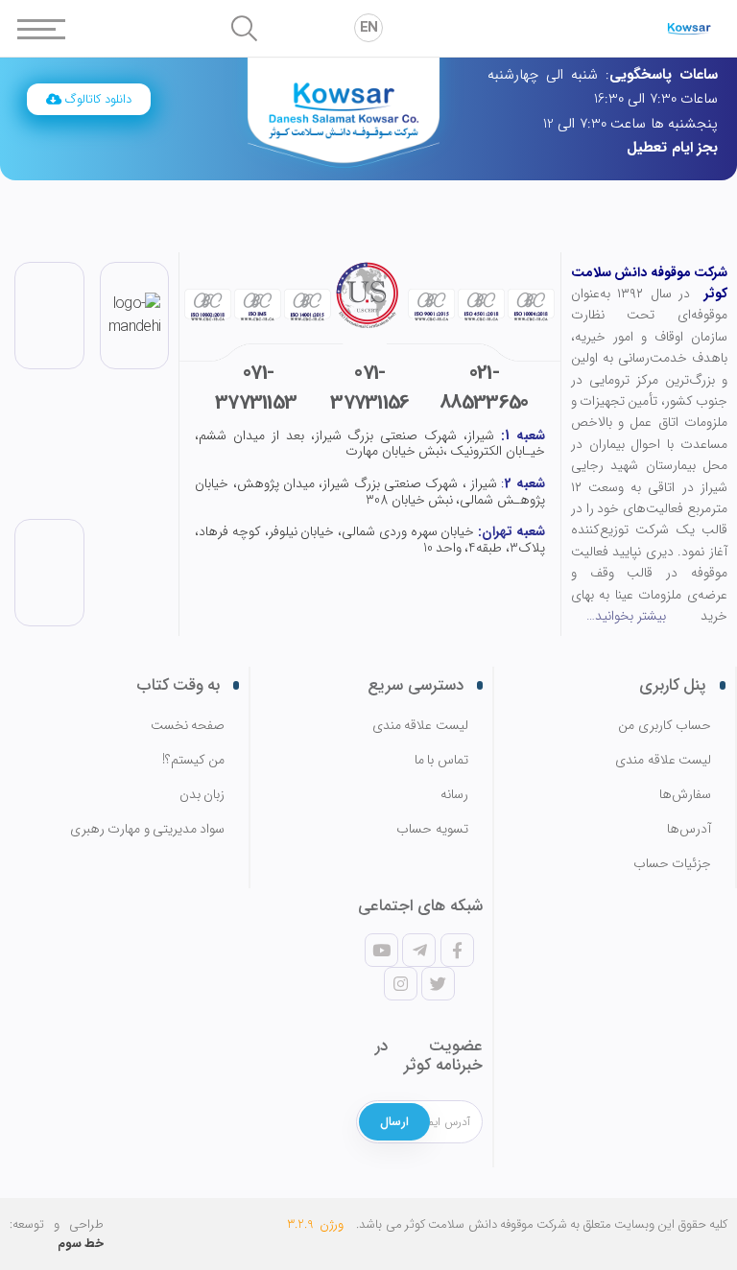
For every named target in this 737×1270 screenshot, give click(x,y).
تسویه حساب (431, 829)
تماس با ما (441, 760)
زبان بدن (202, 795)
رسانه (453, 795)
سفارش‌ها (685, 795)
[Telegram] (419, 950)
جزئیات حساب (672, 864)
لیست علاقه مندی (663, 760)
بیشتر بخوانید (630, 615)
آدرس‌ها (689, 829)
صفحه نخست (188, 726)
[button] (89, 99)
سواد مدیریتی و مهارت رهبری (147, 829)
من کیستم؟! (193, 760)
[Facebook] (457, 950)
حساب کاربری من (664, 726)
